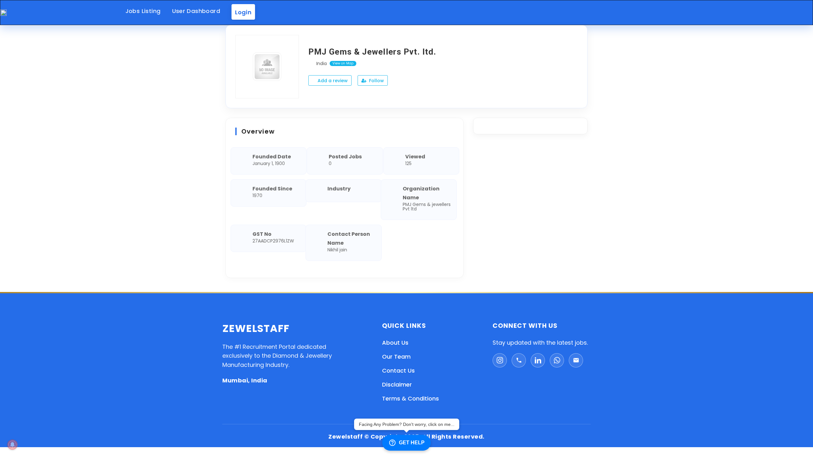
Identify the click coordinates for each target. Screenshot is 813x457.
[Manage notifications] (12, 445)
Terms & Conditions (410, 398)
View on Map (343, 63)
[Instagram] (500, 360)
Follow (376, 80)
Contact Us (398, 370)
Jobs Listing (143, 11)
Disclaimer (397, 384)
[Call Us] (519, 360)
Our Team (396, 357)
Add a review (332, 80)
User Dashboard (196, 11)
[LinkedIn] (538, 360)
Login (243, 12)
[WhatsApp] (557, 360)
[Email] (576, 360)
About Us (395, 343)
